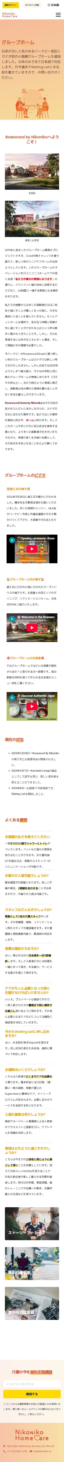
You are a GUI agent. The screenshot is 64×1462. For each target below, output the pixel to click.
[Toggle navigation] (58, 15)
